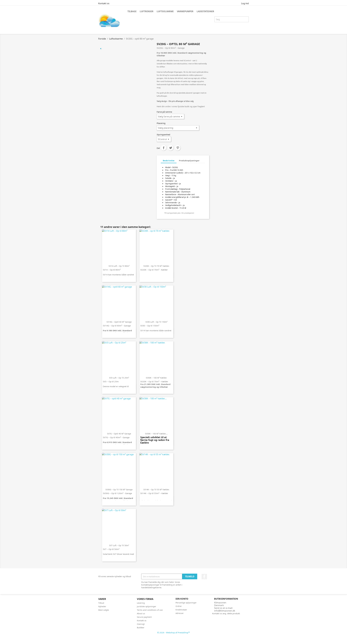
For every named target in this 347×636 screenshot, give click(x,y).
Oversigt (141, 624)
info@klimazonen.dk (224, 610)
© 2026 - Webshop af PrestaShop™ (173, 632)
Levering (141, 603)
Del (163, 147)
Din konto (182, 598)
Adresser (180, 613)
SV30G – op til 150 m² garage (119, 489)
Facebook (204, 576)
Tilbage (131, 11)
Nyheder (102, 606)
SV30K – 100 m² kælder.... (156, 433)
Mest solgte (103, 610)
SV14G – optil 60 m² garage (119, 322)
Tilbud (101, 603)
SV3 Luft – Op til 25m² (119, 377)
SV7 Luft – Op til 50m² (119, 545)
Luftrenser (146, 11)
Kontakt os (103, 3)
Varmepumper (185, 11)
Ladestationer (205, 11)
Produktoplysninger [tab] (189, 160)
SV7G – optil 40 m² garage (119, 433)
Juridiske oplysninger (146, 606)
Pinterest (177, 147)
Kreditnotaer (181, 609)
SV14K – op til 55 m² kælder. (156, 489)
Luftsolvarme (165, 11)
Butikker (140, 627)
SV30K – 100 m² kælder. (156, 377)
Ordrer (179, 606)
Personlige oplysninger (186, 602)
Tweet (170, 147)
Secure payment (144, 617)
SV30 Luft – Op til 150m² (156, 322)
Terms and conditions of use (150, 610)
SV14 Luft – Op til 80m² (119, 266)
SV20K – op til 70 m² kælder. (156, 266)
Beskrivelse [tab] (168, 160)
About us (141, 613)
